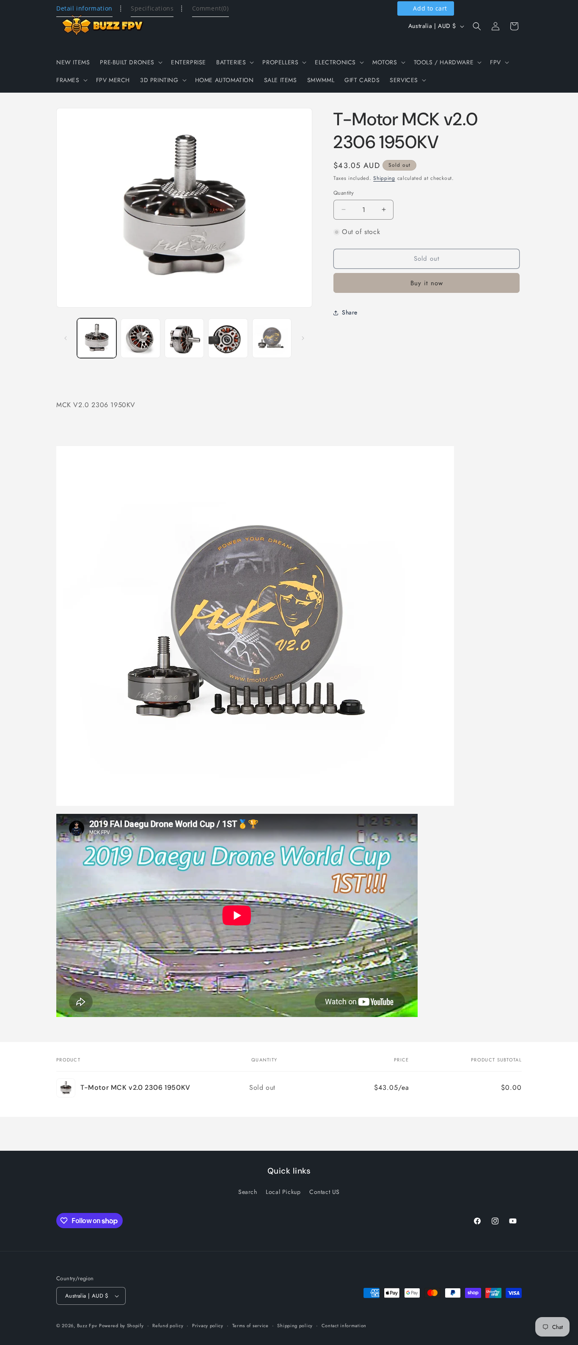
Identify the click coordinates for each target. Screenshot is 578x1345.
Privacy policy (207, 1325)
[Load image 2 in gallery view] (140, 338)
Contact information (344, 1325)
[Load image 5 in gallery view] (272, 338)
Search (247, 1192)
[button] (130, 62)
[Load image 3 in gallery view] (184, 338)
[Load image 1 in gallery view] (96, 338)
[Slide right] (303, 338)
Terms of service (250, 1325)
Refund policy (167, 1325)
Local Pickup (283, 1192)
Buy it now (426, 283)
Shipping (384, 178)
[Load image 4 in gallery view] (228, 338)
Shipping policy (295, 1325)
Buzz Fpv (87, 1325)
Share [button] (350, 312)
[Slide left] (65, 338)
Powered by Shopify (121, 1325)
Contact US (324, 1192)
